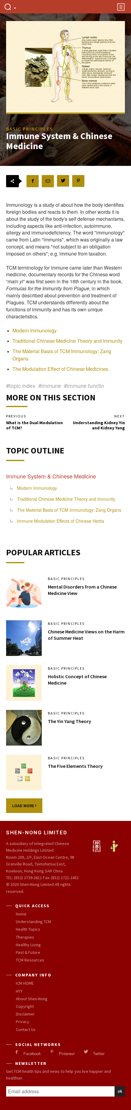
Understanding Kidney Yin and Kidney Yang (99, 425)
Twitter (98, 1053)
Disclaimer (25, 1014)
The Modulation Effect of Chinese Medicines (60, 368)
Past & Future (28, 952)
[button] (10, 7)
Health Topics (28, 929)
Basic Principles (66, 579)
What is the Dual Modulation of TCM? (34, 425)
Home (21, 914)
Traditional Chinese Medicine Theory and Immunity (67, 340)
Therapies (25, 937)
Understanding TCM (33, 921)
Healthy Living (28, 944)
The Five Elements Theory (75, 766)
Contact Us (26, 1029)
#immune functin (84, 385)
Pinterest (67, 1053)
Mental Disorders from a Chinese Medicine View (82, 590)
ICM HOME (25, 983)
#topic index (20, 385)
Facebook (32, 1053)
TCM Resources (30, 960)
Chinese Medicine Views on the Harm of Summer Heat (86, 634)
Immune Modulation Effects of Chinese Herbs (60, 521)
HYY (19, 991)
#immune (49, 385)
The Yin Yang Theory (69, 721)
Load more (23, 805)
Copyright (25, 1006)
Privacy (22, 1021)
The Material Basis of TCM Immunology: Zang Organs (69, 510)
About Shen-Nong (32, 998)
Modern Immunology (34, 330)
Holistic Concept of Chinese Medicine (77, 679)
